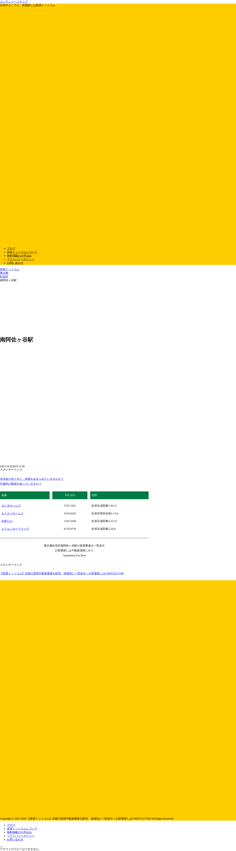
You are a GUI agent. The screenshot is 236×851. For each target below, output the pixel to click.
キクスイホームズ (12, 513)
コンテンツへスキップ (14, 1)
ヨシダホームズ (11, 505)
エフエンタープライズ (15, 528)
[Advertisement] (118, 308)
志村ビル (6, 521)
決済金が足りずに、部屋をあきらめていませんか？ (32, 478)
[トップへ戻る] (1, 846)
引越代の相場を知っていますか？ (20, 483)
